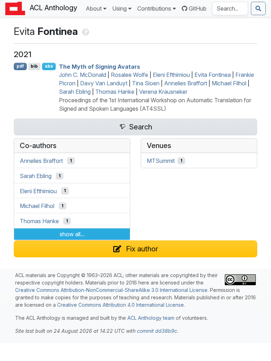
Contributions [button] (154, 8)
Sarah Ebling (75, 91)
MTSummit (161, 160)
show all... (72, 234)
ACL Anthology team (150, 318)
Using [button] (119, 8)
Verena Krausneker (163, 91)
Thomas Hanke (114, 91)
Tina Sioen (145, 83)
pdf (20, 66)
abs (49, 66)
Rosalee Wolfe (129, 74)
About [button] (94, 8)
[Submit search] (258, 8)
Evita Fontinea (212, 74)
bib (34, 66)
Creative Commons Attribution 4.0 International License (120, 305)
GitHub (197, 8)
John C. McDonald (82, 74)
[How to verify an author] (84, 31)
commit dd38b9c (157, 331)
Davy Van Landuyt (103, 83)
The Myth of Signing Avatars (99, 66)
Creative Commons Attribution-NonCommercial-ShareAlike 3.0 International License (111, 290)
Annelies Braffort (185, 83)
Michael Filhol (229, 83)
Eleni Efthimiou (171, 74)
